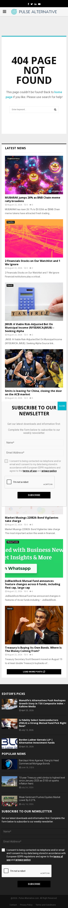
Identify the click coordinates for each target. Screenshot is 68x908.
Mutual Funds (12, 542)
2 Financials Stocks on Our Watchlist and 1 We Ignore (32, 262)
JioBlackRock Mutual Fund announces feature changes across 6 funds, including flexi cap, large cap (32, 584)
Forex (9, 352)
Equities (10, 222)
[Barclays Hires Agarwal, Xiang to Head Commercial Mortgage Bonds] (9, 764)
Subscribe (34, 884)
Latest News (15, 148)
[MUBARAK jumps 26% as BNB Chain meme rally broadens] (34, 175)
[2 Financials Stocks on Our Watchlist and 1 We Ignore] (34, 238)
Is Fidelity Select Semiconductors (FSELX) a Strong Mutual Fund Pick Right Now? (42, 722)
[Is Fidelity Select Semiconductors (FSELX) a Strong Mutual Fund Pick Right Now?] (9, 724)
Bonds (10, 285)
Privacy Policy (26, 905)
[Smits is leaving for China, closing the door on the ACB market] (34, 368)
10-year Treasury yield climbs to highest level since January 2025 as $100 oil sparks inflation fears (42, 780)
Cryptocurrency (13, 159)
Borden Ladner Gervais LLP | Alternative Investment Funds (37, 741)
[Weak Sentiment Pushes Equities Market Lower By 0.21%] (9, 801)
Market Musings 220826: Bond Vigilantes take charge (31, 519)
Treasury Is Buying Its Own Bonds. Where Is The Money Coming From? (33, 649)
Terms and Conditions (46, 905)
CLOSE (62, 406)
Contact (13, 905)
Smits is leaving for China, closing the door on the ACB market (33, 392)
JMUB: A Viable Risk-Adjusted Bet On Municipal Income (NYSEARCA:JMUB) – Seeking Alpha (29, 327)
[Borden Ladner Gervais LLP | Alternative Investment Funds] (9, 743)
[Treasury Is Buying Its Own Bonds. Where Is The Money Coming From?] (34, 625)
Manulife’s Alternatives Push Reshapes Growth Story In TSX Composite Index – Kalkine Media (42, 703)
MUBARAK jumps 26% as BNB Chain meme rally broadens (32, 199)
